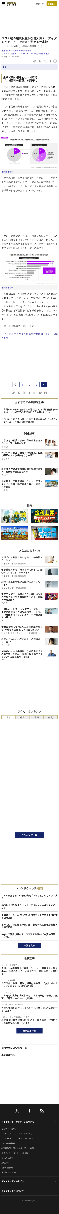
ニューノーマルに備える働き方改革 (34, 53)
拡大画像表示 (7, 171)
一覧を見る (29, 945)
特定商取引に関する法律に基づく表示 (17, 1148)
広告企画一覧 (8, 1054)
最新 (8, 717)
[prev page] (15, 384)
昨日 (22, 717)
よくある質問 (7, 1157)
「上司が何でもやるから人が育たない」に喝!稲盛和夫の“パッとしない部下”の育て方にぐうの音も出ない (29, 411)
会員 (50, 717)
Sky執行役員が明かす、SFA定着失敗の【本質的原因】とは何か (29, 936)
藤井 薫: (16, 50)
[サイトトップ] (11, 4)
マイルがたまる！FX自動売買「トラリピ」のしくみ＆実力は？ (29, 897)
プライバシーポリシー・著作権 (14, 1153)
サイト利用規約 (8, 1143)
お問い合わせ (7, 1167)
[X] (17, 1111)
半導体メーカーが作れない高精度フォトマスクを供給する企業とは (29, 916)
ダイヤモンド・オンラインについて (17, 1121)
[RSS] (42, 1111)
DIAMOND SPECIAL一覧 (14, 1047)
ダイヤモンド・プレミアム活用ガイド (17, 1138)
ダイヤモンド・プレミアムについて (16, 1133)
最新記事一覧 (29, 1030)
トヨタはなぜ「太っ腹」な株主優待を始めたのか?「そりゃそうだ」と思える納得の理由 (29, 420)
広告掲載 (5, 1162)
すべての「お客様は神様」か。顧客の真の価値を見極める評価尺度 (29, 926)
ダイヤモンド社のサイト (12, 1181)
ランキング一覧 (29, 835)
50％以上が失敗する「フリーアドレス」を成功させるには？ (29, 907)
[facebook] (29, 1111)
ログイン (40, 4)
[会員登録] (52, 3)
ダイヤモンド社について (12, 1190)
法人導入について (9, 1172)
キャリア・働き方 (9, 53)
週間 (36, 717)
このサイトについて (10, 1128)
